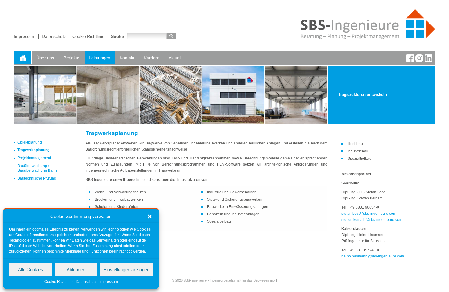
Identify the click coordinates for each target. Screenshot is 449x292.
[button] (150, 217)
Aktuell (175, 57)
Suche (117, 36)
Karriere (151, 57)
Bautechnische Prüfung (36, 178)
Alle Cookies (30, 269)
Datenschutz (86, 281)
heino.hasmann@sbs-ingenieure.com (372, 256)
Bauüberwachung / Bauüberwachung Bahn (37, 168)
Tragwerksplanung (33, 150)
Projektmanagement (34, 158)
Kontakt (127, 57)
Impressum (109, 281)
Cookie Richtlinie (58, 281)
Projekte (71, 57)
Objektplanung (29, 142)
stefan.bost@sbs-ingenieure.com (368, 213)
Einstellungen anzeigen (126, 269)
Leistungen (99, 57)
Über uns (45, 57)
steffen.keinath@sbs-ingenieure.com (371, 219)
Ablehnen (76, 269)
